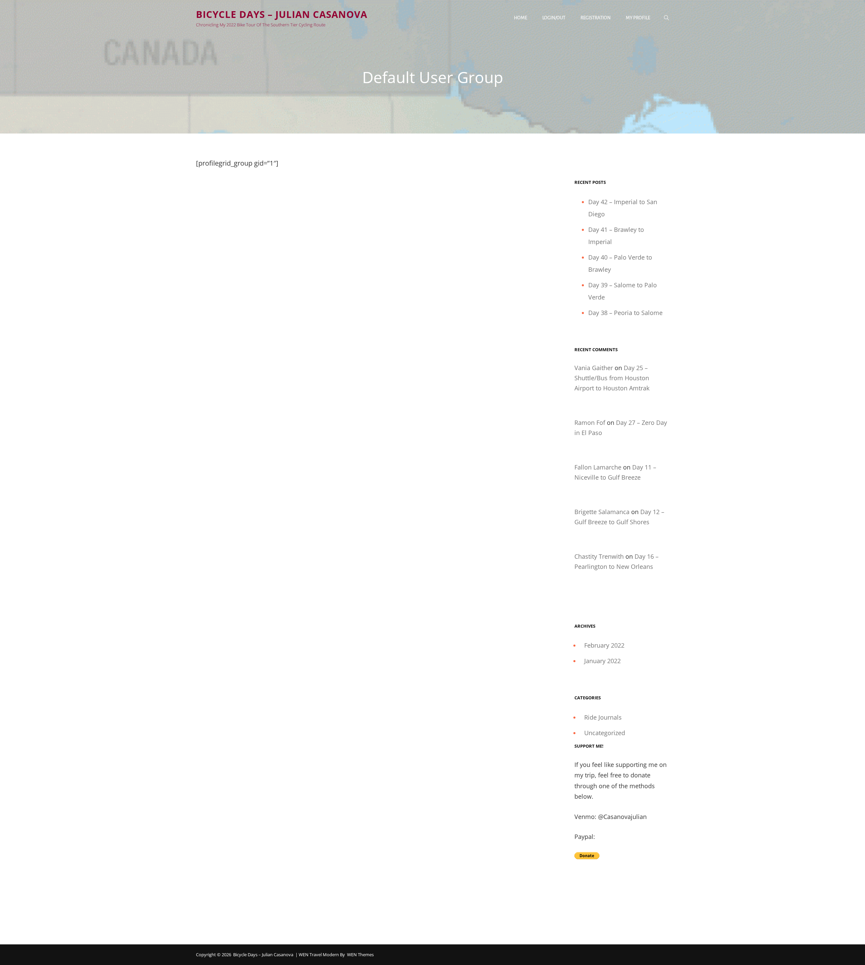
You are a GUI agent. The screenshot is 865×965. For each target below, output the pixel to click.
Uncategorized (604, 733)
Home (520, 17)
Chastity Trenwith (599, 556)
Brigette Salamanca (601, 512)
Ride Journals (603, 717)
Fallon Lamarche (597, 467)
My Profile (638, 17)
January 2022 (602, 661)
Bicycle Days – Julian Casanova (281, 14)
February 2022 (604, 645)
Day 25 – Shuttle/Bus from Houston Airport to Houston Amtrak (611, 378)
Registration (595, 17)
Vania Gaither (593, 368)
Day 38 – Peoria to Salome (625, 313)
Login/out (553, 17)
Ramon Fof (589, 422)
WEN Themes (360, 954)
